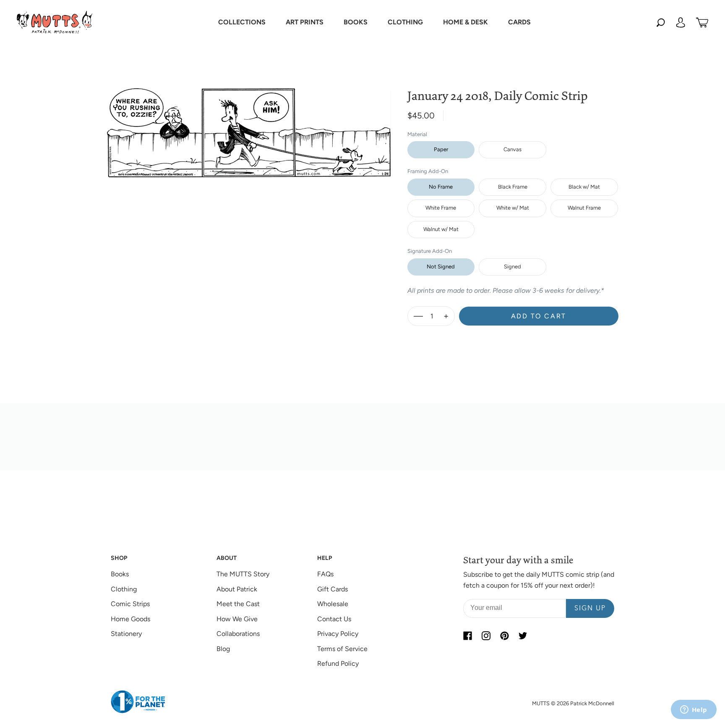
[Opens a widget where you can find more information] (693, 710)
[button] (242, 22)
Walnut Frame (584, 208)
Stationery (126, 634)
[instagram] (486, 635)
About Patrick (236, 589)
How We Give (237, 619)
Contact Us (334, 619)
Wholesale (332, 604)
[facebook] (467, 635)
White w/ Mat (512, 208)
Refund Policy (338, 663)
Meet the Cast (238, 604)
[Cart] (702, 22)
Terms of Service (342, 649)
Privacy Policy (337, 634)
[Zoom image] (249, 126)
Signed (512, 266)
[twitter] (523, 635)
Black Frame (512, 187)
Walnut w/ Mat (441, 229)
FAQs (325, 574)
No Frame (441, 187)
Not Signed (441, 266)
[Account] (680, 22)
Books (120, 574)
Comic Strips (130, 604)
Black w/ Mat (584, 187)
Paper (441, 149)
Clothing (124, 589)
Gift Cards (332, 589)
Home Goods (130, 619)
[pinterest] (504, 635)
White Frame (440, 208)
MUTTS (541, 703)
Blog (223, 649)
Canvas (512, 149)
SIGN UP (590, 608)
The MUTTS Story (242, 574)
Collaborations (238, 634)
